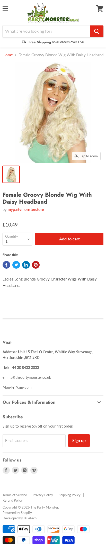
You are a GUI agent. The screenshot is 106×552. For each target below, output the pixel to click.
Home (8, 55)
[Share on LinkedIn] (26, 265)
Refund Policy (13, 500)
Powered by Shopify (17, 513)
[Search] (96, 31)
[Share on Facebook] (6, 265)
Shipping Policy (70, 495)
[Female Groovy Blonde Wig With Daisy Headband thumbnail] (11, 174)
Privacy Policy (43, 495)
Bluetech (30, 518)
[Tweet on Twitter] (16, 265)
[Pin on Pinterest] (36, 265)
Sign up (79, 440)
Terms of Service (15, 495)
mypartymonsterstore (26, 209)
